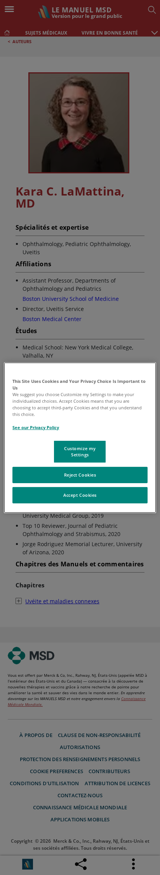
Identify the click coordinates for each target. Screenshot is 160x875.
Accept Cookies (80, 495)
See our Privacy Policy (35, 427)
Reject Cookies (80, 475)
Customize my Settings (80, 451)
